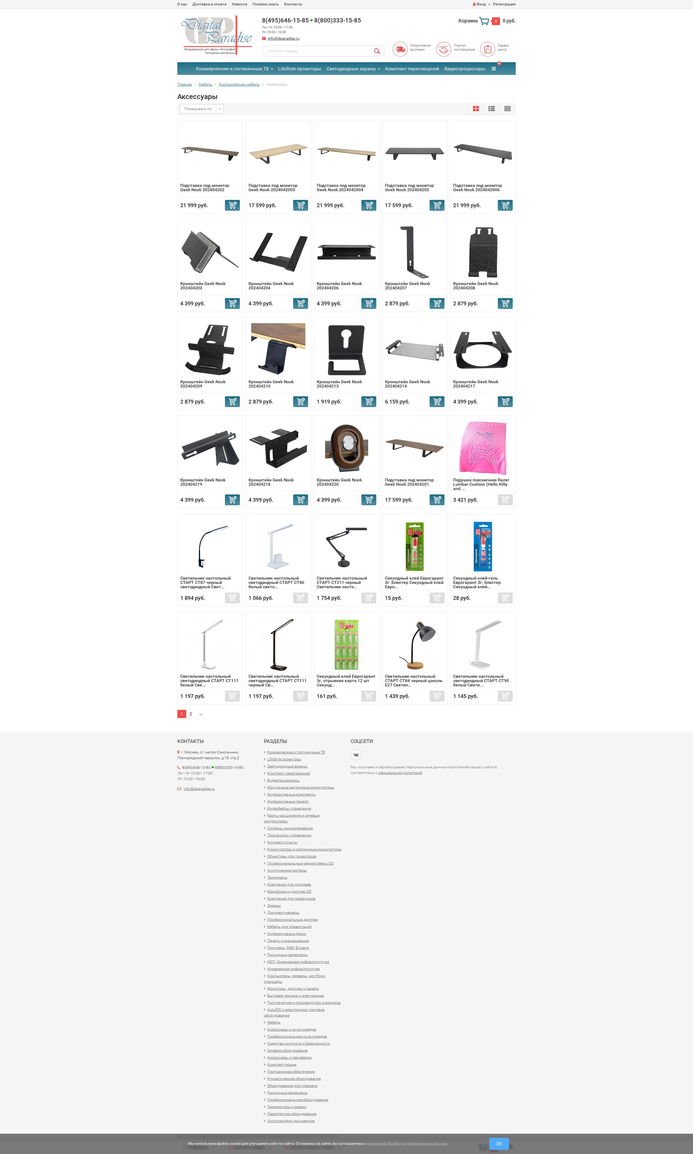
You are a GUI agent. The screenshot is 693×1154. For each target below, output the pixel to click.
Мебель (274, 1022)
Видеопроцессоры (464, 68)
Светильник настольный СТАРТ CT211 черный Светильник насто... (342, 582)
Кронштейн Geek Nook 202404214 (407, 384)
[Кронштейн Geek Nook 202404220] (346, 448)
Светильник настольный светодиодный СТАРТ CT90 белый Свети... (481, 680)
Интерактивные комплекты (291, 794)
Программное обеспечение (291, 1071)
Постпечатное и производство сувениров (304, 1002)
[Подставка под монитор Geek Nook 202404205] (414, 153)
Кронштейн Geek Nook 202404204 (271, 285)
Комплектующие (281, 1064)
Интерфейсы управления (289, 808)
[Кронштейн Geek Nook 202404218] (278, 448)
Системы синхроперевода (290, 828)
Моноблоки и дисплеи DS (289, 891)
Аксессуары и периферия (289, 1057)
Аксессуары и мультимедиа (291, 1029)
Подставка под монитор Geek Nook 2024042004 (341, 187)
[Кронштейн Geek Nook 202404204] (278, 251)
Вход (481, 4)
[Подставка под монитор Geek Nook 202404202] (210, 153)
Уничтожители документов (291, 1121)
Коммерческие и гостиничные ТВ (232, 68)
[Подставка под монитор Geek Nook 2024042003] (278, 153)
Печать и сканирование (288, 940)
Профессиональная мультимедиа (297, 1036)
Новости (239, 4)
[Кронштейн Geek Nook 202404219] (210, 448)
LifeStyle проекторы (299, 68)
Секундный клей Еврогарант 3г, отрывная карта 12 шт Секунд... (346, 680)
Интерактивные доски (286, 933)
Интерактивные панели (288, 801)
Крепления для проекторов (291, 898)
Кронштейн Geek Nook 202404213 (339, 384)
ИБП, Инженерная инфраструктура (298, 962)
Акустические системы (287, 870)
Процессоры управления (289, 835)
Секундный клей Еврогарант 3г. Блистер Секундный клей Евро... (414, 582)
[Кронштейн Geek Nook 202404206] (346, 251)
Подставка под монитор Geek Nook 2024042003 (273, 187)
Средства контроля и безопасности (298, 1043)
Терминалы (277, 877)
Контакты (293, 4)
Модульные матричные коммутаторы (300, 787)
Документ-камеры (283, 912)
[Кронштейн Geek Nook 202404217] (483, 349)
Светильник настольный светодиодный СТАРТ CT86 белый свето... (276, 582)
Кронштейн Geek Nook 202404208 (475, 285)
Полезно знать (266, 4)
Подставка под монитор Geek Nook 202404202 (204, 187)
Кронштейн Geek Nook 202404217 (475, 384)
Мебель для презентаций (289, 926)
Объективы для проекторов (291, 856)
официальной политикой (400, 773)
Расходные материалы (287, 955)
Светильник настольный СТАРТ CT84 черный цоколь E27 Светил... (414, 680)
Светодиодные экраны (351, 68)
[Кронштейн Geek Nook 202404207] (414, 251)
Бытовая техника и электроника (295, 995)
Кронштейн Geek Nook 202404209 (202, 384)
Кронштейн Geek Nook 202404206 (339, 285)
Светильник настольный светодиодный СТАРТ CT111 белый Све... (209, 680)
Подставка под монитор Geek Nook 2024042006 (477, 187)
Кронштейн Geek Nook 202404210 (271, 384)
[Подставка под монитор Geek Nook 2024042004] (346, 153)
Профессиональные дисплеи (292, 919)
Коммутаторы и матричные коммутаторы (304, 849)
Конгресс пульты (282, 842)
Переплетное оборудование (291, 1114)
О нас (182, 4)
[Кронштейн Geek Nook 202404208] (482, 251)
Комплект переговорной (412, 68)
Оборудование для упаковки (292, 1085)
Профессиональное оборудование (297, 1099)
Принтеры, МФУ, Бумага (288, 947)
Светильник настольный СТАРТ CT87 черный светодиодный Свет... (205, 582)
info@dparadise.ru (283, 38)
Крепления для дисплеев (289, 884)
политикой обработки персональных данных (407, 1143)
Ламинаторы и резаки (286, 1107)
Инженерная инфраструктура (293, 969)
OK (499, 1143)
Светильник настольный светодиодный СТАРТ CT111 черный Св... (278, 680)
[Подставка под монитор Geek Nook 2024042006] (483, 153)
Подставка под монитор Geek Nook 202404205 (409, 187)
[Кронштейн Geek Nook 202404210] (278, 349)
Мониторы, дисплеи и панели (293, 988)
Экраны (274, 905)
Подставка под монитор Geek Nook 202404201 (409, 482)
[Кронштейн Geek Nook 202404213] (346, 349)
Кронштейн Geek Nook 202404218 (271, 482)
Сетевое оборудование (287, 1050)
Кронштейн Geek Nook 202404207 (407, 285)
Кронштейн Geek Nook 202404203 (202, 285)
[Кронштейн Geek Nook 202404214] (414, 349)
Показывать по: (198, 109)
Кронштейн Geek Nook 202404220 (339, 482)
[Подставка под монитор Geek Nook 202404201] (414, 448)
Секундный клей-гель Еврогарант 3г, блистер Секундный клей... (477, 582)
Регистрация (504, 4)
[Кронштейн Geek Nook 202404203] (210, 251)
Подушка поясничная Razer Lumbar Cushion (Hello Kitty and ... (481, 484)
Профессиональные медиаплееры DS (300, 863)
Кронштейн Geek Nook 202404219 (202, 482)
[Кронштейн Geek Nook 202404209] (210, 349)
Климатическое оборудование (294, 1078)
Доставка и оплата (209, 4)
